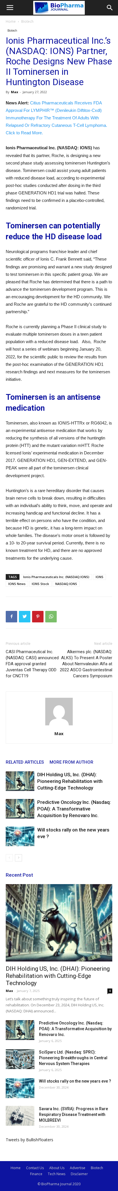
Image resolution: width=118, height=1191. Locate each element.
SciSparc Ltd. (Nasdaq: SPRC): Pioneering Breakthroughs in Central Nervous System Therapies (73, 1058)
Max (14, 92)
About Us (56, 1167)
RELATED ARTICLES (25, 762)
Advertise (77, 1167)
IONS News (16, 584)
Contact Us (35, 1167)
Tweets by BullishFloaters (29, 1139)
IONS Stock (40, 584)
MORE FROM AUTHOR (71, 762)
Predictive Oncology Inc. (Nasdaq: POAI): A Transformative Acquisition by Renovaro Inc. (74, 808)
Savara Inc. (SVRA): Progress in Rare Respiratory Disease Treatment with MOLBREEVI (73, 1114)
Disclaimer (79, 1173)
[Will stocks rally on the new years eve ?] (20, 836)
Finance (36, 1173)
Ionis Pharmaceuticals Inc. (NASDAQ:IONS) (56, 577)
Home (11, 21)
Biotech (27, 21)
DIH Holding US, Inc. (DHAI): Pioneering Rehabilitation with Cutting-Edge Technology (70, 781)
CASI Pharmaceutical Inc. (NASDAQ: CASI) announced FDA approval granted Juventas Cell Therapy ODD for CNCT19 (32, 663)
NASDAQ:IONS (66, 584)
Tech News (56, 1173)
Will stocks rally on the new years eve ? (75, 1081)
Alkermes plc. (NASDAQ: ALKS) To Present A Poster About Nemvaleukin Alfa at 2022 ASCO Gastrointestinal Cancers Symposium (86, 663)
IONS (99, 577)
